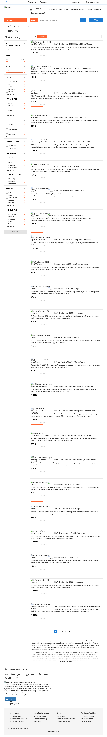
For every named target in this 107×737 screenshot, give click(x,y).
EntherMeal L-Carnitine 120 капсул (67, 484)
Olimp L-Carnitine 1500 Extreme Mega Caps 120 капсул (74, 142)
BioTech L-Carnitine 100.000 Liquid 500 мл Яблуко (73, 44)
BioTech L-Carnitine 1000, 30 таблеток (68, 313)
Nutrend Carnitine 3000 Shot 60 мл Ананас (70, 362)
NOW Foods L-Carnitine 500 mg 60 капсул (70, 93)
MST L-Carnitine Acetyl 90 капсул (66, 338)
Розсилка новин (86, 721)
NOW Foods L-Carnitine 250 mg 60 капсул (70, 117)
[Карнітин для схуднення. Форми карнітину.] (28, 682)
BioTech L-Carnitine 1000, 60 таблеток (68, 582)
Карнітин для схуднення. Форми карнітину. (26, 676)
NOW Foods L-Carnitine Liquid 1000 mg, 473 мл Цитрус (75, 460)
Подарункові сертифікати (66, 719)
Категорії (9, 20)
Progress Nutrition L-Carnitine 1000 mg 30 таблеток (73, 435)
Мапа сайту (37, 721)
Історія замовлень (87, 719)
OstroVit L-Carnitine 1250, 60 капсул (67, 166)
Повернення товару (40, 719)
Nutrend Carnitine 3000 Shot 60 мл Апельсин (71, 264)
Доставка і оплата (16, 716)
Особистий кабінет (87, 716)
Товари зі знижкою (63, 721)
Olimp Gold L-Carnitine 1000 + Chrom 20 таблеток (72, 68)
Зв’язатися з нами (40, 716)
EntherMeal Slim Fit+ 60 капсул (66, 558)
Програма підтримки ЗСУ (18, 719)
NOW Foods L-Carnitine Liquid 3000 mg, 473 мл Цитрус (75, 386)
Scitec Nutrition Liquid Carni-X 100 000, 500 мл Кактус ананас (77, 606)
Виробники (61, 716)
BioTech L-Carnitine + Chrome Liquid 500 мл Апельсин (74, 411)
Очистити (15, 232)
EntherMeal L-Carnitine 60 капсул (66, 289)
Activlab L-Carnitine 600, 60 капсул (67, 509)
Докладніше (10, 699)
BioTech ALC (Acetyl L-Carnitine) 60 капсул (70, 533)
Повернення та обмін (17, 721)
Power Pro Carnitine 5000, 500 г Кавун (68, 215)
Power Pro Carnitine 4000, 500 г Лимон (69, 191)
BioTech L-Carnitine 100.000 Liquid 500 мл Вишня (72, 240)
